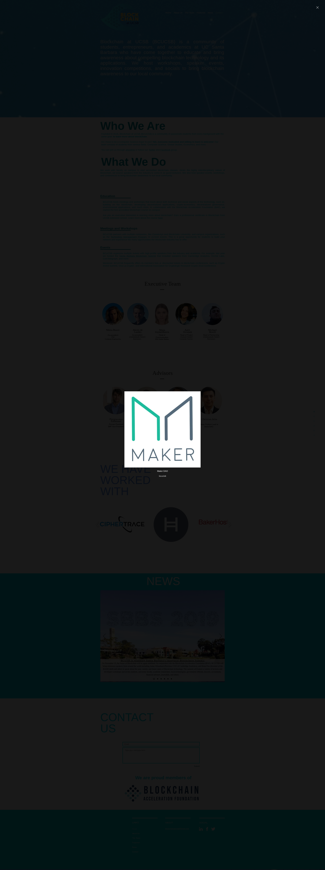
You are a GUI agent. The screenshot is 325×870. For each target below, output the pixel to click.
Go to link (162, 476)
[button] (317, 7)
